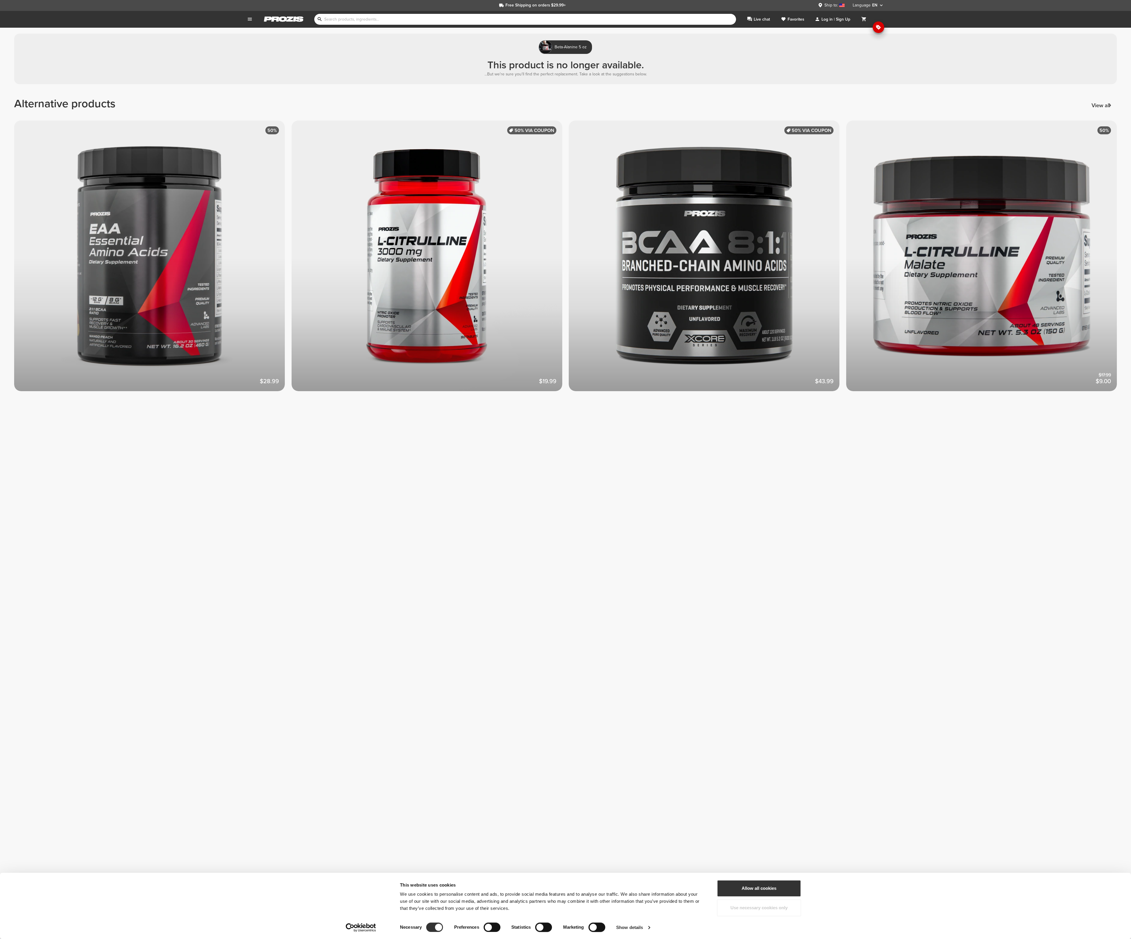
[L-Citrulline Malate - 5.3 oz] (985, 259)
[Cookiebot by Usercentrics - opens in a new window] (361, 927)
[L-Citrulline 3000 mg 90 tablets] (430, 259)
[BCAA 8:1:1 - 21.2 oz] (707, 259)
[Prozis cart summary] (864, 19)
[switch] (492, 927)
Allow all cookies (759, 888)
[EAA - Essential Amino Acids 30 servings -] (153, 259)
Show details (629, 927)
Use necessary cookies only (759, 907)
